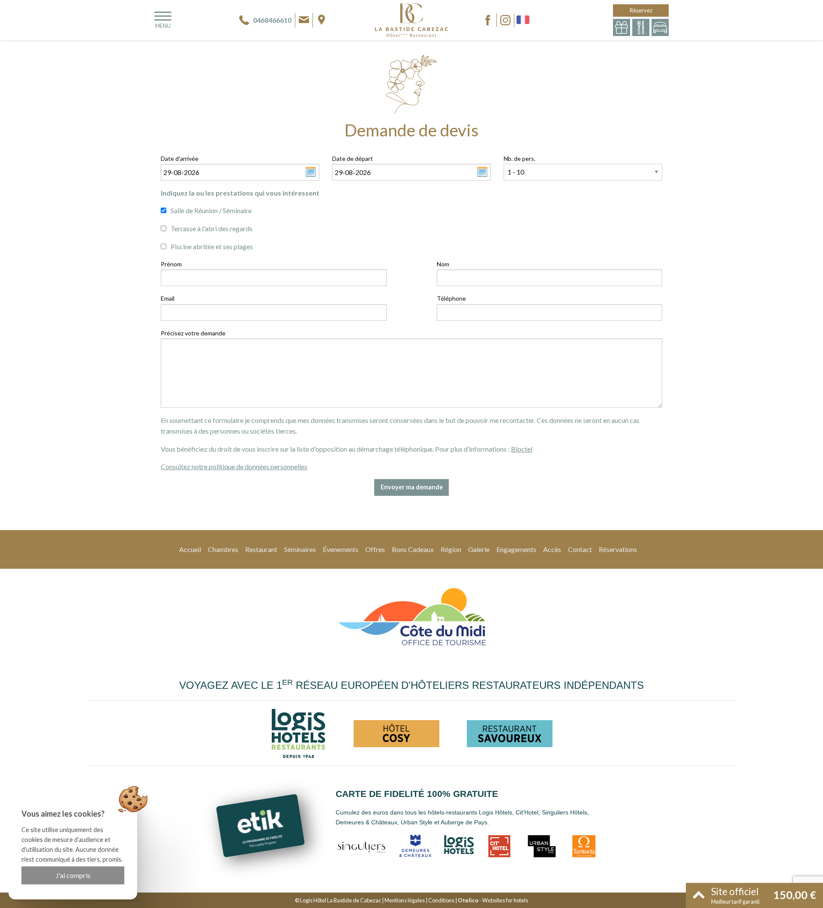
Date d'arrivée (179, 158)
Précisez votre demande (193, 333)
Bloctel (521, 449)
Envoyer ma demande (412, 487)
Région (451, 549)
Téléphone (451, 298)
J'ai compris (73, 875)
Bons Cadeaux (413, 549)
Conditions (441, 900)
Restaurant (261, 549)
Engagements (516, 549)
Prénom (171, 264)
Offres (375, 549)
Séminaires (300, 549)
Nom (443, 264)
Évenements (340, 549)
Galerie (479, 549)
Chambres (223, 549)
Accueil (190, 549)
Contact (580, 549)
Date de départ (352, 158)
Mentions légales (404, 900)
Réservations (618, 549)
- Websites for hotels (493, 900)
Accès (552, 549)
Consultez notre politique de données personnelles (234, 466)
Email (167, 298)
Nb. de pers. (519, 158)
